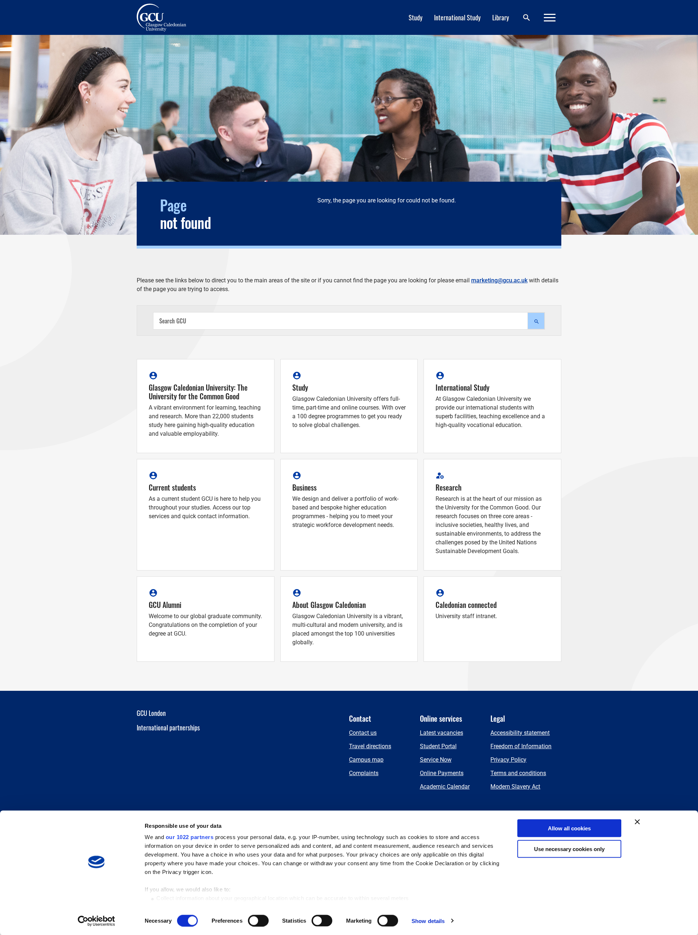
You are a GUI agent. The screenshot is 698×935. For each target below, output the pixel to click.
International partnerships (168, 727)
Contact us (363, 732)
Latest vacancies (441, 732)
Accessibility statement (520, 732)
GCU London (151, 713)
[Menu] (549, 17)
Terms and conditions (518, 773)
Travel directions (370, 746)
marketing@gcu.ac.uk (499, 280)
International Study (457, 17)
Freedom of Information (520, 746)
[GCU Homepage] (166, 17)
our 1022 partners (190, 837)
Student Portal (438, 746)
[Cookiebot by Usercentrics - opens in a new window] (96, 920)
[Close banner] (637, 822)
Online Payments (442, 773)
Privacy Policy (508, 759)
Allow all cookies (569, 828)
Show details (428, 921)
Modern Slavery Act (515, 786)
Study (415, 17)
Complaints (363, 773)
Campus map (366, 759)
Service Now (436, 759)
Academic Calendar (445, 786)
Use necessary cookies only (569, 849)
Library (500, 17)
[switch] (258, 920)
